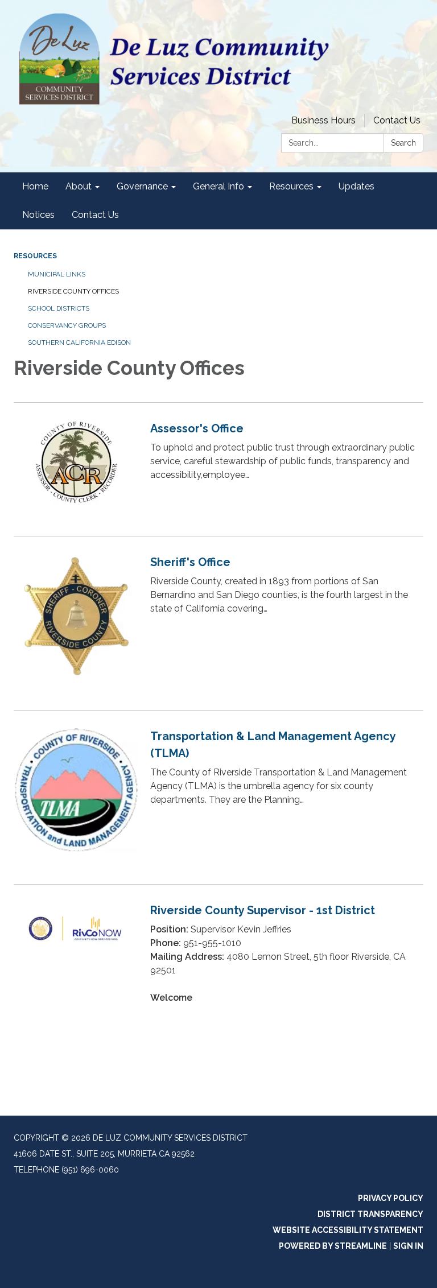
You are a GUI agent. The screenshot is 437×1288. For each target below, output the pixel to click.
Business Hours (323, 120)
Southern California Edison (79, 342)
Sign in (408, 1245)
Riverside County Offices (73, 291)
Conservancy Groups (67, 325)
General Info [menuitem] (218, 186)
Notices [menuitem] (38, 214)
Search (403, 142)
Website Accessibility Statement (348, 1230)
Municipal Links (56, 274)
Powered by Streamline (333, 1245)
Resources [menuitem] (291, 186)
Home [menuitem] (35, 186)
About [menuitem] (78, 186)
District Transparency (370, 1214)
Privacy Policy (390, 1198)
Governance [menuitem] (142, 186)
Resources (35, 256)
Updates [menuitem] (356, 186)
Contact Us (396, 120)
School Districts (58, 308)
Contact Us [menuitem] (95, 214)
